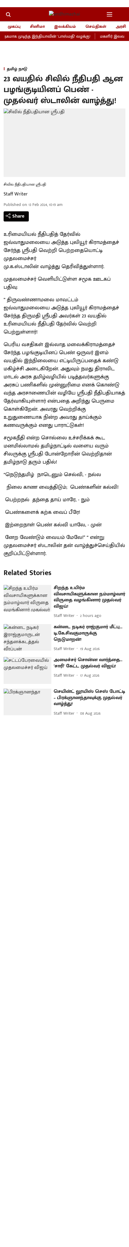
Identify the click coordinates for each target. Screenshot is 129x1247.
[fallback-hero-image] (27, 598)
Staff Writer (16, 194)
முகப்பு (14, 26)
